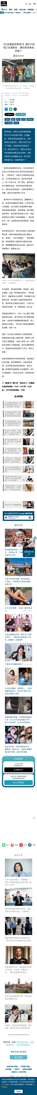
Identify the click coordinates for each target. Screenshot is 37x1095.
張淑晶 (7, 119)
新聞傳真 (30, 119)
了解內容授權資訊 (23, 1044)
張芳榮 (12, 100)
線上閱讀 (18, 1057)
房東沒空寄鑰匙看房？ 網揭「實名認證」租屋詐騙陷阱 (13, 441)
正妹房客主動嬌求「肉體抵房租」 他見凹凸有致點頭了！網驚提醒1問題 (13, 432)
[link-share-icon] (15, 109)
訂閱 (25, 845)
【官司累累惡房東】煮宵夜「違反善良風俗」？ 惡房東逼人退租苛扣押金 (13, 451)
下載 (33, 845)
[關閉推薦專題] (35, 537)
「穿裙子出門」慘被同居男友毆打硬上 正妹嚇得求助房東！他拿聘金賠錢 (13, 460)
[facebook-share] (6, 109)
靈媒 (13, 119)
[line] (12, 1076)
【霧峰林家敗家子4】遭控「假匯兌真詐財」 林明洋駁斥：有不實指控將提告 (13, 488)
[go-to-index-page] (14, 56)
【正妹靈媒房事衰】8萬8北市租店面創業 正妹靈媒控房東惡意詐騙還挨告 (13, 414)
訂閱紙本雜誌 (3, 4)
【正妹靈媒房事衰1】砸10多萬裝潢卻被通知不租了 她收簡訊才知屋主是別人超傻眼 (13, 423)
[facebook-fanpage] (18, 1076)
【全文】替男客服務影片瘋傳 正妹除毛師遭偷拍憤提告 (13, 469)
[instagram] (22, 1076)
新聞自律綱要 (27, 1069)
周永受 (12, 102)
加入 (7, 845)
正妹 (23, 119)
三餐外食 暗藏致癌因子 (14, 664)
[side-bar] (35, 3)
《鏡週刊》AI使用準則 (18, 1072)
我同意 (18, 1091)
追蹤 (16, 845)
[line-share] (10, 109)
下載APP (17, 1069)
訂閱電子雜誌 (25, 1066)
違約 (18, 119)
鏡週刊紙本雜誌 (22, 1042)
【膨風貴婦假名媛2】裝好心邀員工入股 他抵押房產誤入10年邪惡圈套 (13, 478)
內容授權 (8, 1069)
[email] (26, 1076)
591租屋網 (8, 123)
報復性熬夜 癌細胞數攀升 (13, 505)
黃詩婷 (16, 123)
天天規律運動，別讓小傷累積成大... (18, 609)
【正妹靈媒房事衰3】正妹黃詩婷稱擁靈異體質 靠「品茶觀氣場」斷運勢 (13, 405)
